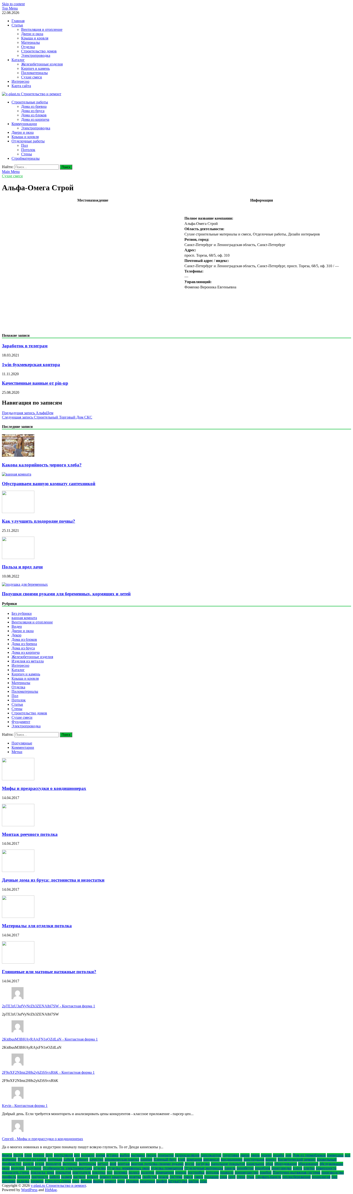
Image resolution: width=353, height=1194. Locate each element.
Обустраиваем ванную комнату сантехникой (48, 483)
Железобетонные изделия (42, 64)
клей (181, 1159)
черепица (147, 1181)
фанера (86, 1181)
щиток (193, 1181)
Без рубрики (22, 613)
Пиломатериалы (34, 73)
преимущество (247, 1172)
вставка (112, 1155)
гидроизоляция (187, 1155)
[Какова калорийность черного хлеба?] (18, 455)
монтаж (123, 1164)
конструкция (253, 1159)
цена (121, 1181)
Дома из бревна (34, 106)
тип (334, 1177)
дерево (266, 1155)
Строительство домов (39, 51)
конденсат (211, 1159)
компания (194, 1159)
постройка (196, 1172)
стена (241, 1177)
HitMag (51, 1190)
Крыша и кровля (34, 38)
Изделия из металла (28, 661)
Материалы (30, 42)
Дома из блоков (34, 115)
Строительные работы (30, 102)
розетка (135, 1177)
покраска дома (42, 1172)
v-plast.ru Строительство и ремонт (58, 1185)
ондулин (18, 1168)
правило (227, 1172)
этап (203, 1181)
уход (75, 1181)
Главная (18, 21)
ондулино (34, 1168)
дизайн (278, 1155)
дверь (255, 1155)
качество (96, 1159)
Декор (16, 635)
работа (54, 1177)
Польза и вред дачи (22, 566)
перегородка (281, 1168)
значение (9, 1159)
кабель (68, 1159)
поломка (121, 1172)
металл (103, 1164)
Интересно (20, 81)
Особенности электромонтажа (67, 1168)
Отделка (28, 47)
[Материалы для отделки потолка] (18, 917)
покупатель (81, 1172)
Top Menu (10, 8)
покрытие (63, 1172)
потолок (212, 1172)
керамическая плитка (121, 1159)
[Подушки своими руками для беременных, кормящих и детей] (25, 584)
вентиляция (63, 1155)
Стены (26, 154)
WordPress (29, 1190)
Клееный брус (165, 1159)
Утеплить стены (58, 1181)
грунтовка (230, 1155)
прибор (266, 1172)
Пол (24, 145)
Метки (17, 752)
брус (49, 1155)
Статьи (17, 25)
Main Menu (11, 172)
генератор (166, 1155)
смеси (188, 1177)
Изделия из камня (32, 1159)
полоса (134, 1172)
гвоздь (151, 1155)
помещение (164, 1172)
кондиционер (232, 1159)
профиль (9, 1177)
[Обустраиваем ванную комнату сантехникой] (16, 474)
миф (113, 1164)
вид (77, 1155)
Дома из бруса (32, 111)
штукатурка (177, 1181)
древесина (335, 1155)
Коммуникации (24, 124)
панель (230, 1168)
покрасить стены (16, 1172)
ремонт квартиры (113, 1177)
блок (28, 1155)
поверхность (326, 1168)
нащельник (255, 1164)
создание (211, 1177)
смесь (198, 1177)
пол (110, 1172)
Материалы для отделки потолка (37, 925)
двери (245, 1155)
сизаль (163, 1177)
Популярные (22, 743)
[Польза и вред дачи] (18, 558)
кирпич (146, 1159)
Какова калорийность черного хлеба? (42, 464)
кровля (28, 1164)
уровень (37, 1181)
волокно (88, 1155)
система (176, 1177)
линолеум (53, 1164)
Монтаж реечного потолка (30, 834)
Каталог (18, 60)
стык (250, 1177)
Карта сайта (21, 86)
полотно (147, 1172)
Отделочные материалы (203, 1168)
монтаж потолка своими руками (157, 1164)
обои (269, 1164)
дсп (347, 1155)
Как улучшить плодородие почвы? (38, 521)
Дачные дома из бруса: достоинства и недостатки (53, 880)
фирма (98, 1181)
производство (332, 1172)
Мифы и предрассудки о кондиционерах (44, 788)
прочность (39, 1177)
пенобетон (245, 1168)
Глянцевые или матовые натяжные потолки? (49, 971)
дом (288, 1155)
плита (297, 1168)
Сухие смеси (31, 77)
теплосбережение (296, 1177)
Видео (17, 626)
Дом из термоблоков (309, 1155)
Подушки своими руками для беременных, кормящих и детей (66, 593)
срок (223, 1177)
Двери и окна (32, 34)
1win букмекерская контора (31, 364)
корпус (271, 1159)
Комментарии (23, 747)
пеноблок (262, 1168)
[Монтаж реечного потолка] (18, 825)
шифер (161, 1181)
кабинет (81, 1159)
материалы (87, 1164)
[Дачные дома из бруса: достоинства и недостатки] (18, 871)
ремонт (92, 1177)
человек (132, 1181)
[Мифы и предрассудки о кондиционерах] (18, 779)
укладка (23, 1181)
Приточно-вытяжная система (296, 1172)
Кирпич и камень (35, 68)
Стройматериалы (26, 158)
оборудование (285, 1164)
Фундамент (21, 722)
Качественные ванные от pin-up (35, 383)
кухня (39, 1164)
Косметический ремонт (297, 1159)
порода (181, 1172)
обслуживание (331, 1164)
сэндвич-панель (268, 1177)
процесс (23, 1177)
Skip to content (13, 4)
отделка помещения (167, 1168)
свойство (149, 1177)
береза (7, 1155)
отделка (99, 1168)
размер (66, 1177)
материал (70, 1164)
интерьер (55, 1159)
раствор (79, 1177)
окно (6, 1168)
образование (308, 1164)
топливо (9, 1181)
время (100, 1155)
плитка (309, 1168)
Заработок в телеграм (25, 345)
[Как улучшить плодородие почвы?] (18, 512)
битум (18, 1155)
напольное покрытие (228, 1164)
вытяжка (138, 1155)
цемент (110, 1181)
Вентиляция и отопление (41, 29)
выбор (125, 1155)
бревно (38, 1155)
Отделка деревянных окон (128, 1168)
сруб (232, 1177)
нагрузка (202, 1164)
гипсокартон (211, 1155)
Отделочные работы (28, 141)
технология (321, 1177)
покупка (99, 1172)
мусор (190, 1164)
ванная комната (24, 618)
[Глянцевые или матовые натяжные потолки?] (18, 962)
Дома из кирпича (35, 119)
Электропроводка (35, 55)
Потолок (28, 150)
